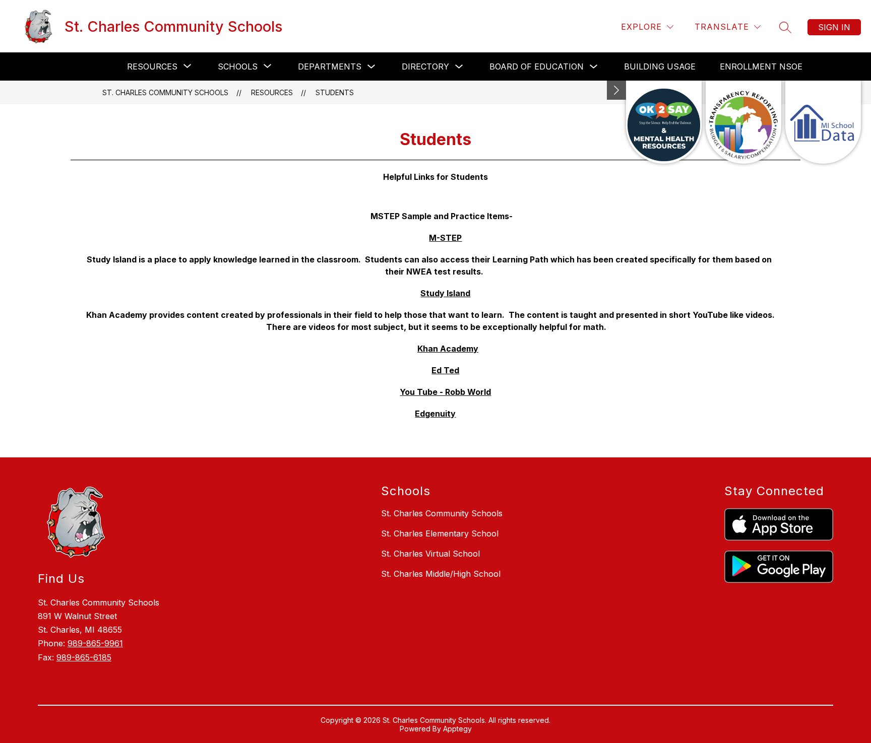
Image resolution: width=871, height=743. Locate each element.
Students (335, 92)
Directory (425, 66)
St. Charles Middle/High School (441, 574)
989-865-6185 (83, 657)
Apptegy (457, 728)
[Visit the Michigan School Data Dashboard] (823, 122)
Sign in (834, 27)
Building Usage (660, 66)
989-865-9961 (95, 643)
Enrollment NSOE (761, 66)
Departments (329, 66)
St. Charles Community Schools (165, 92)
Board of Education (536, 66)
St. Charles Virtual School (430, 554)
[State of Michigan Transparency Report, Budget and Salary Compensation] (743, 122)
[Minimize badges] (616, 90)
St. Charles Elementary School (440, 533)
